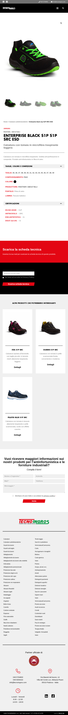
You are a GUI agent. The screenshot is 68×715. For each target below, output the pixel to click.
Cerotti (37, 610)
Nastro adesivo (8, 626)
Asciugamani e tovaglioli (42, 551)
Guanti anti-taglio (9, 548)
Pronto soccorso (40, 604)
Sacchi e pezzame (40, 591)
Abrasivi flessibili (9, 588)
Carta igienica (39, 557)
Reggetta (6, 632)
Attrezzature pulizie (41, 576)
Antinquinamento (40, 570)
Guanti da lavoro (9, 545)
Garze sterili (38, 619)
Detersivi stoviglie (40, 588)
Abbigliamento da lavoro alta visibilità (15, 560)
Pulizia (37, 564)
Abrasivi (6, 585)
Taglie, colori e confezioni (18, 166)
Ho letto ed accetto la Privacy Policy (19, 278)
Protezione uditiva (9, 579)
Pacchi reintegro (40, 623)
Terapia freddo (39, 629)
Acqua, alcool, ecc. (41, 567)
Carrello (6, 607)
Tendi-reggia (39, 539)
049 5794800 (18, 677)
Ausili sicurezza (40, 607)
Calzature (7, 539)
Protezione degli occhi (11, 573)
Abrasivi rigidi (8, 591)
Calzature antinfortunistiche (18, 122)
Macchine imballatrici (10, 623)
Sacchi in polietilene (41, 542)
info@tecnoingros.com (18, 682)
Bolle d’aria (7, 604)
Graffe (5, 619)
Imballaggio (7, 595)
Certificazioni (12, 203)
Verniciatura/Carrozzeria (42, 545)
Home (6, 122)
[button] (63, 8)
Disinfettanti (38, 616)
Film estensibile (8, 616)
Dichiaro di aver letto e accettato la (35, 496)
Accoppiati (7, 598)
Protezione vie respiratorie (12, 582)
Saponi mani (39, 595)
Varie (36, 560)
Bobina (37, 554)
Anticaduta (7, 564)
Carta (36, 548)
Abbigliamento (8, 554)
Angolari (6, 601)
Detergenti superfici (41, 582)
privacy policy (49, 496)
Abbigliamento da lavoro (11, 557)
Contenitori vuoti (40, 613)
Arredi (37, 573)
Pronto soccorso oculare (42, 626)
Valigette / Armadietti (41, 632)
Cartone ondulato (9, 610)
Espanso (6, 613)
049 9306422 (18, 680)
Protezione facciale (10, 570)
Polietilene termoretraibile (12, 629)
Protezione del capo (10, 576)
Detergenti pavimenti (41, 579)
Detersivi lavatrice (40, 585)
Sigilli (5, 635)
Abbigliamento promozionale (13, 567)
